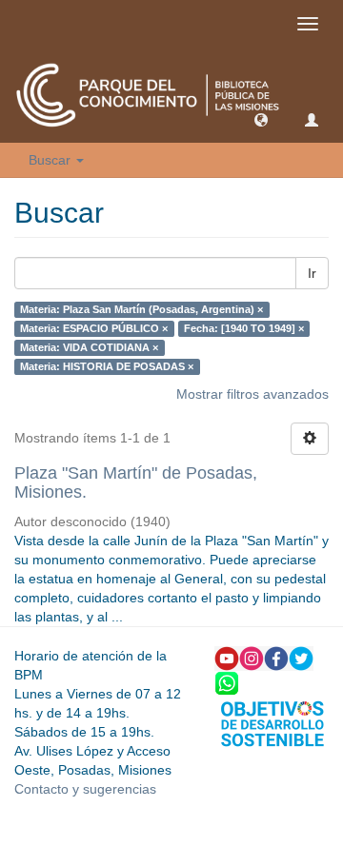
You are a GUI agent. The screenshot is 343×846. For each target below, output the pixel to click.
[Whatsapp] (226, 681)
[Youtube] (226, 656)
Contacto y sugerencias (85, 789)
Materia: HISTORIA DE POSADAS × (106, 366)
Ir (312, 273)
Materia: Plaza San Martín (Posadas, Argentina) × (141, 309)
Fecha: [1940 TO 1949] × (244, 328)
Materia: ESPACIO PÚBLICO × (94, 328)
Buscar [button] (51, 159)
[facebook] (276, 656)
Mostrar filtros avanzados (252, 394)
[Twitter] (301, 656)
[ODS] (272, 722)
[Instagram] (251, 656)
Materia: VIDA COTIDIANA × (89, 347)
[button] (261, 119)
